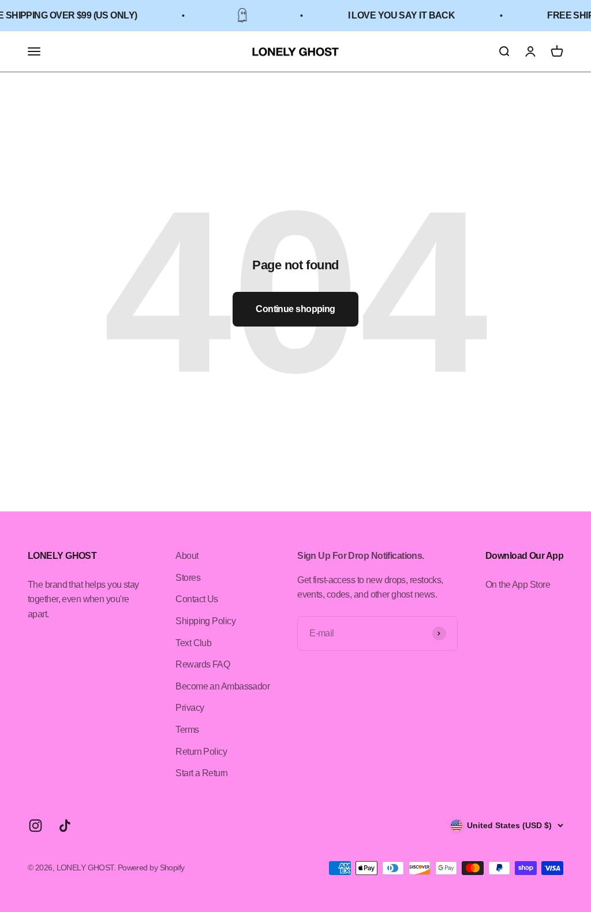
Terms (187, 730)
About (186, 556)
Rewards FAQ (202, 664)
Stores (187, 578)
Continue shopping (295, 309)
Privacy (189, 708)
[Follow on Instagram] (35, 825)
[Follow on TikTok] (65, 825)
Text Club (193, 643)
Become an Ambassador (222, 686)
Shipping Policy (205, 621)
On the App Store (517, 585)
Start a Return (201, 773)
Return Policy (201, 752)
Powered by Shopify (151, 867)
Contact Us (196, 599)
